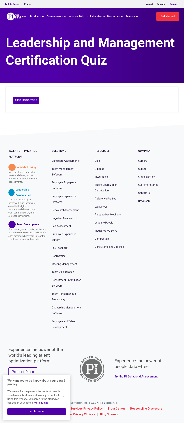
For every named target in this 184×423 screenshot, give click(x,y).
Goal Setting (59, 256)
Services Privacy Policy (86, 408)
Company (144, 150)
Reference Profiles (105, 198)
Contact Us (144, 192)
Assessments (55, 16)
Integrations (102, 176)
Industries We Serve (106, 230)
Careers (142, 160)
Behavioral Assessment (65, 210)
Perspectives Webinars (108, 214)
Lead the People (104, 222)
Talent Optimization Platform (22, 153)
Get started (168, 16)
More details (41, 402)
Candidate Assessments (66, 160)
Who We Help (76, 16)
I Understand (37, 411)
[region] (36, 397)
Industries (96, 16)
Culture (142, 168)
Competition (102, 238)
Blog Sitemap (109, 414)
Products (35, 16)
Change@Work (146, 176)
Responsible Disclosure (146, 408)
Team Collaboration (63, 271)
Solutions (59, 150)
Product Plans (23, 372)
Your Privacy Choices (80, 414)
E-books (99, 168)
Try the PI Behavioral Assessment (136, 376)
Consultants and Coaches (109, 246)
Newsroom (144, 200)
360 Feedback (60, 247)
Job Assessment (61, 226)
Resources (113, 16)
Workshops (101, 206)
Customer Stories (148, 184)
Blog (97, 160)
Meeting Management (64, 264)
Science (130, 16)
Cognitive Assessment (64, 218)
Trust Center (116, 408)
